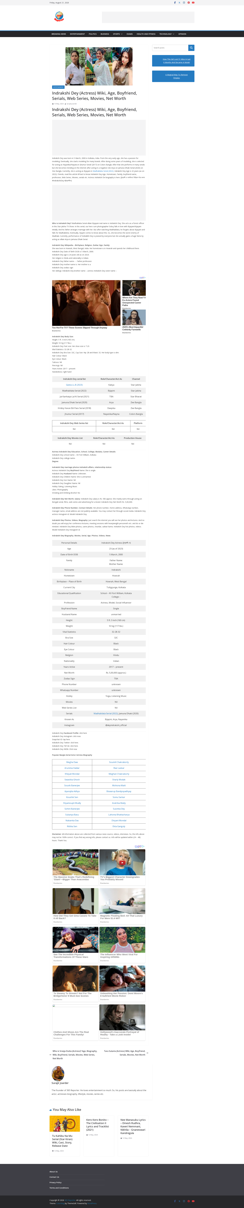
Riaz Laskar (118, 768)
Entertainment (77, 34)
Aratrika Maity (119, 803)
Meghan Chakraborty (119, 773)
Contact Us (54, 1177)
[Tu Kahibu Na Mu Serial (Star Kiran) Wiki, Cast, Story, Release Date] (65, 1117)
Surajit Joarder (72, 104)
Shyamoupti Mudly (72, 803)
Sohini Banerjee (72, 808)
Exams (130, 34)
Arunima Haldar (72, 768)
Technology (165, 34)
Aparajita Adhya (72, 791)
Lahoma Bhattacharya (118, 814)
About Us (54, 1171)
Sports (116, 34)
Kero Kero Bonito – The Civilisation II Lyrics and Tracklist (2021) (97, 1124)
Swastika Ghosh (72, 779)
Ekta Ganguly (119, 826)
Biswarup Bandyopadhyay (118, 791)
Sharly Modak (118, 779)
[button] (121, 34)
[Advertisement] (148, 17)
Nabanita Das (72, 820)
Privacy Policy (56, 1182)
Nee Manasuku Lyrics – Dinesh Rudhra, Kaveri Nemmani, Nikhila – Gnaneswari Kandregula (133, 1126)
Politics (93, 34)
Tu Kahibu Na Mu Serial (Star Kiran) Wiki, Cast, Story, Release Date (62, 1140)
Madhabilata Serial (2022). (103, 171)
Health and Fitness (146, 34)
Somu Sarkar (119, 797)
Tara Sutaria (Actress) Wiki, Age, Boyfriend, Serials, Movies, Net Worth (124, 1053)
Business (105, 34)
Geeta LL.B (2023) (74, 384)
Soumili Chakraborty (119, 762)
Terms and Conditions (59, 1188)
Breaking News (59, 34)
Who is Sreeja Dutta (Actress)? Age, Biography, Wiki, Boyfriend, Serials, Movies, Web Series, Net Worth (75, 1055)
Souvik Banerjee (72, 785)
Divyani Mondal (119, 820)
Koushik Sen (72, 797)
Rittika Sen (72, 826)
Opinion (182, 34)
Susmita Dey (119, 808)
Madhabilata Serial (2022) (106, 713)
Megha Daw (72, 762)
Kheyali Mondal (72, 773)
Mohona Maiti (119, 785)
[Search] (191, 48)
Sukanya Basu (72, 814)
